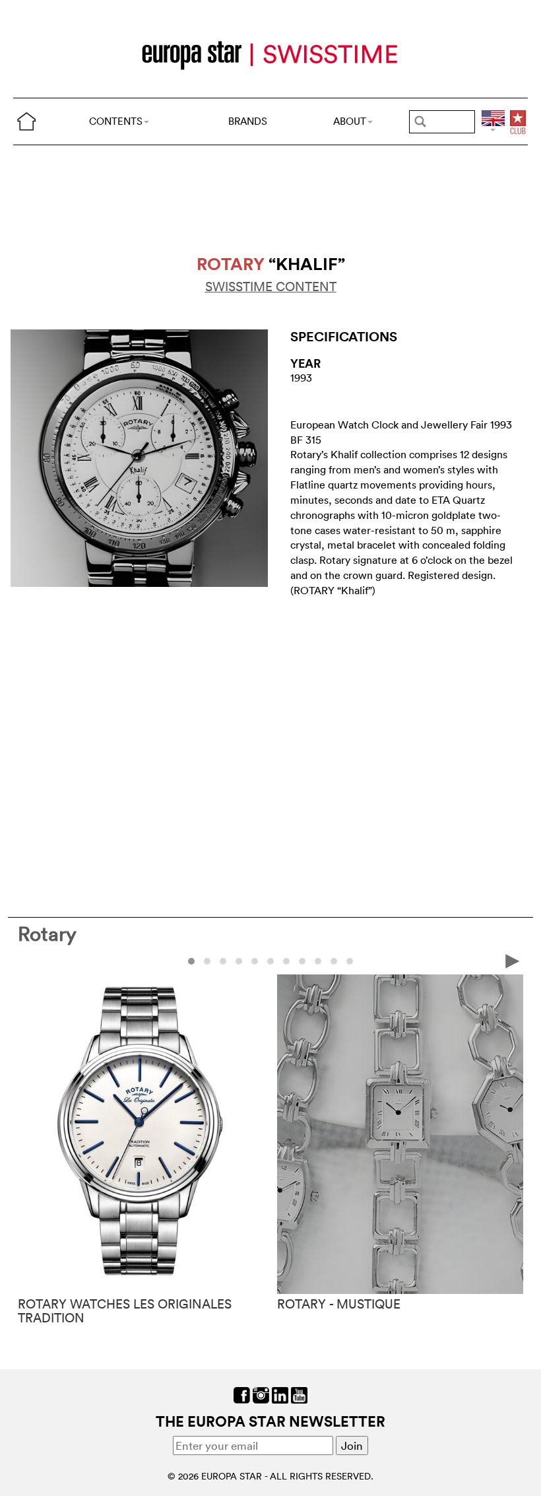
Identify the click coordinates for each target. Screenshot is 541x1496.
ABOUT (349, 121)
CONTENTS (116, 121)
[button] (191, 961)
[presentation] (28, 960)
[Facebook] (242, 1393)
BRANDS (247, 121)
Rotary (47, 934)
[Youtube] (299, 1393)
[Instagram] (261, 1393)
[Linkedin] (280, 1393)
